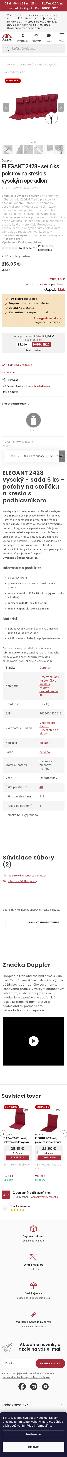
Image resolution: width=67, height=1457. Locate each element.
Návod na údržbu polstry (22, 881)
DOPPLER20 (41, 344)
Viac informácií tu (39, 1425)
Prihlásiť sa (50, 1363)
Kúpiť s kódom (33, 350)
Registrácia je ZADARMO (48, 320)
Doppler (7, 160)
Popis (12, 456)
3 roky (19, 386)
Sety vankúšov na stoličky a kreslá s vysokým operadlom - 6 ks (49, 686)
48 (41, 787)
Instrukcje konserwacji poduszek (27, 875)
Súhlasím (33, 1446)
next (64, 1134)
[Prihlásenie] (23, 37)
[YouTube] (45, 1386)
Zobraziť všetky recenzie (44, 1197)
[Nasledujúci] (61, 107)
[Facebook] (22, 1387)
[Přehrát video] (34, 1041)
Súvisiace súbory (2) (36, 456)
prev (3, 1134)
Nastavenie (33, 1434)
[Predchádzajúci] (6, 107)
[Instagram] (34, 1387)
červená (44, 752)
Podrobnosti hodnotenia (45, 248)
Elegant (44, 743)
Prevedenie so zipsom (48, 731)
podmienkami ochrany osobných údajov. (26, 1377)
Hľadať (7, 49)
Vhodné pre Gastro (47, 724)
